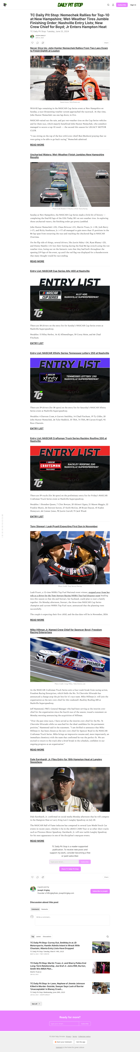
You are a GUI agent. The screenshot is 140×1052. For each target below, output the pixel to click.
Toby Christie (44, 954)
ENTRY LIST (37, 343)
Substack (59, 1047)
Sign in (133, 5)
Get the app (80, 1042)
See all (34, 1004)
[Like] (32, 43)
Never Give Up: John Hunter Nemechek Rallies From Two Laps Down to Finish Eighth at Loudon (69, 49)
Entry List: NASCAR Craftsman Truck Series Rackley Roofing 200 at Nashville (68, 439)
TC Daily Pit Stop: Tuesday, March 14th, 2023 (47, 951)
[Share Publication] (113, 5)
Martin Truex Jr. (36, 972)
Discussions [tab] (47, 937)
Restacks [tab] (44, 909)
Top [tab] (33, 937)
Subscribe (122, 5)
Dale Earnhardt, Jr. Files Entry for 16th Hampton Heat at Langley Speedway (66, 760)
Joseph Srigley (40, 35)
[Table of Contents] (2, 526)
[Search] (108, 5)
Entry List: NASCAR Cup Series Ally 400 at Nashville (60, 271)
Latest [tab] (38, 937)
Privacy (68, 1036)
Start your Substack (64, 1042)
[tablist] (39, 909)
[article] (70, 949)
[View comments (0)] (37, 43)
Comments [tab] (35, 909)
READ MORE (37, 144)
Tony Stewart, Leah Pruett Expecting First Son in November (64, 526)
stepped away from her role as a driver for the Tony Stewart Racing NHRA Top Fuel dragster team (70, 594)
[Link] (27, 49)
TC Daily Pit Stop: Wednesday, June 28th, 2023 (47, 992)
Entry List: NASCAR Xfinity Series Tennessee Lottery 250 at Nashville (69, 353)
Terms (75, 1036)
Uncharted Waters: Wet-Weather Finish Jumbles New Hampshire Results (67, 156)
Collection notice (84, 1036)
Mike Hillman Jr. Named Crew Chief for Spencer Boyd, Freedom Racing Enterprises (66, 631)
